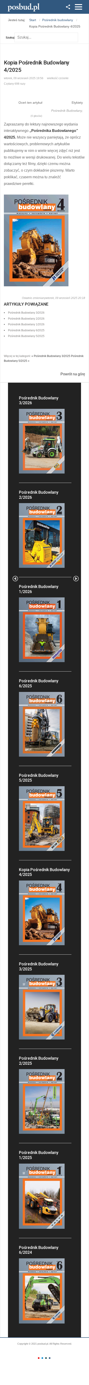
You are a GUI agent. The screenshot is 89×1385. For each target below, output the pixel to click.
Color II (42, 1358)
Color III (46, 1358)
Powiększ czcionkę (76, 77)
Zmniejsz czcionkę (72, 77)
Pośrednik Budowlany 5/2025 (26, 336)
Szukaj (10, 37)
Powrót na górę (72, 374)
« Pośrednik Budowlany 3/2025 (50, 356)
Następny (76, 578)
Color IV (49, 1358)
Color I (38, 1358)
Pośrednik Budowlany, (67, 110)
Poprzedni (15, 578)
